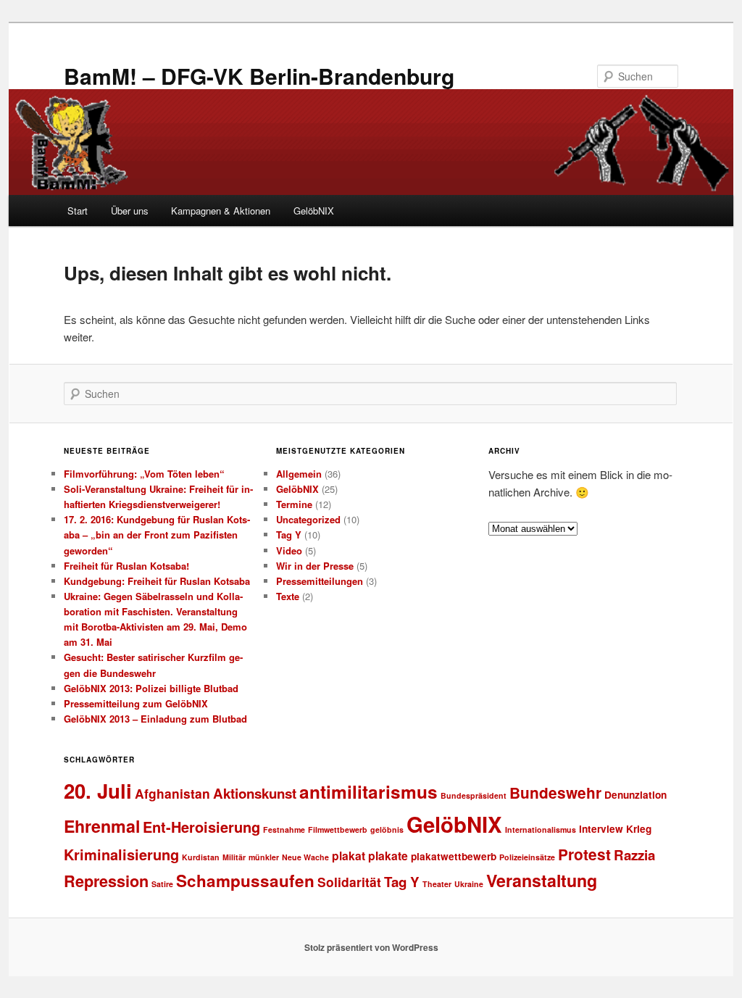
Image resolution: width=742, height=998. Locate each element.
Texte (287, 596)
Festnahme (284, 829)
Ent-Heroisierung (201, 826)
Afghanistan (172, 793)
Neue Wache (305, 857)
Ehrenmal (102, 826)
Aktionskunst (254, 793)
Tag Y (288, 534)
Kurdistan (201, 857)
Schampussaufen (245, 880)
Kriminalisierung (121, 854)
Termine (294, 504)
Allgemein (299, 474)
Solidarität (349, 882)
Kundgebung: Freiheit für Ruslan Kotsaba (157, 581)
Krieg (638, 829)
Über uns (130, 210)
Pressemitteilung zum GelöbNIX (136, 703)
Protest (584, 854)
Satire (162, 883)
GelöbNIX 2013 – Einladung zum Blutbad (155, 718)
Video (289, 550)
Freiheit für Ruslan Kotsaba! (126, 566)
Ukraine (468, 883)
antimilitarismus (368, 791)
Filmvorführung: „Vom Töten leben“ (144, 474)
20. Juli (98, 790)
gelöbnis (387, 829)
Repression (106, 881)
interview (601, 829)
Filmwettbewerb (337, 829)
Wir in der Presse (315, 566)
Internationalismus (540, 829)
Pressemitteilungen (319, 581)
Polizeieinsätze (527, 857)
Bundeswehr (555, 792)
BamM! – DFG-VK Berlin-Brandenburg (259, 75)
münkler (264, 857)
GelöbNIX (313, 210)
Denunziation (635, 795)
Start (77, 210)
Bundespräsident (474, 795)
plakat (348, 855)
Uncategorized (308, 519)
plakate (388, 855)
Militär (234, 857)
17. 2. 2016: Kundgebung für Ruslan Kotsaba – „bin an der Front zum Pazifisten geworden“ (157, 534)
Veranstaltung (541, 880)
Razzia (634, 855)
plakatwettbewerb (453, 856)
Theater (436, 883)
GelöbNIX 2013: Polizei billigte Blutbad (151, 688)
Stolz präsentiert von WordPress (371, 947)
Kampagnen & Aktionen (220, 210)
